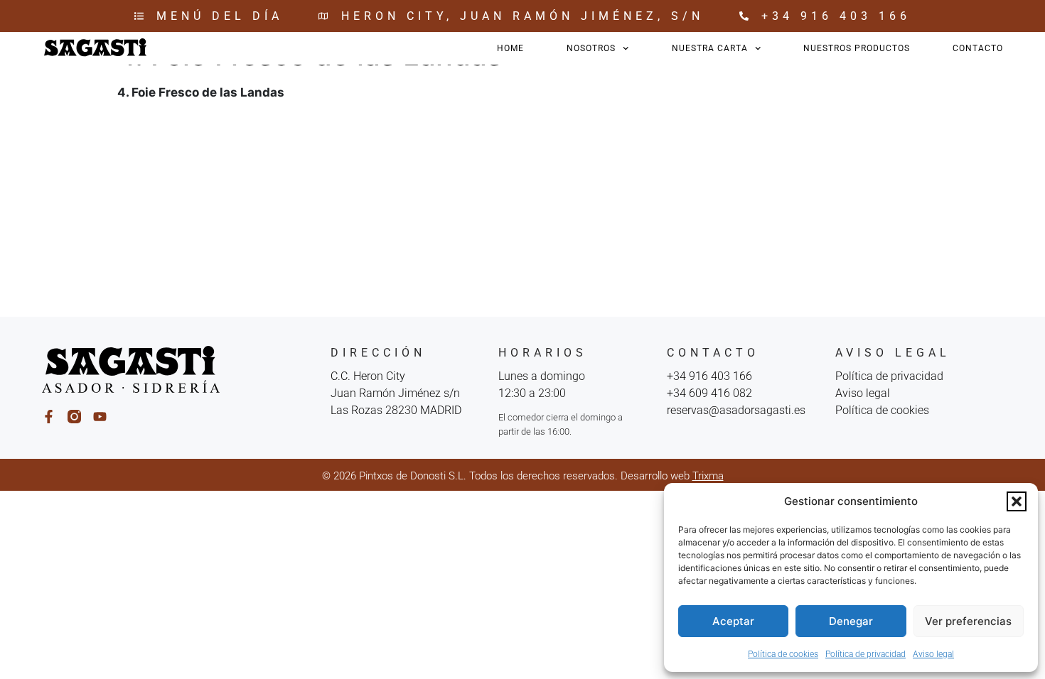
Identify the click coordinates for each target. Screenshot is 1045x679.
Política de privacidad (865, 654)
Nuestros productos (856, 48)
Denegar (851, 621)
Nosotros (591, 48)
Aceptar (733, 621)
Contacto (978, 48)
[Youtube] (100, 416)
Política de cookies (783, 654)
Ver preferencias (968, 621)
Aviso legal (933, 654)
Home (510, 48)
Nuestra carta (710, 48)
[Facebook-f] (48, 416)
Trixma (708, 475)
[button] (1016, 501)
